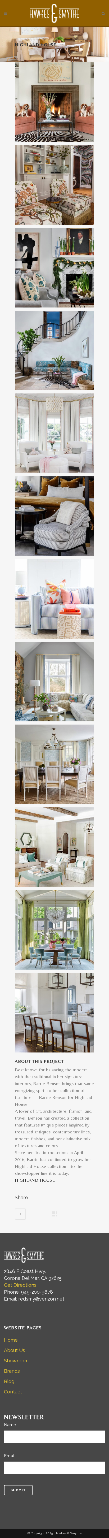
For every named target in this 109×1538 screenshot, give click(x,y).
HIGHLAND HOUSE (35, 1180)
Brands (12, 1371)
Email (9, 1455)
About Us (14, 1350)
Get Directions (20, 1285)
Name (10, 1424)
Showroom (16, 1360)
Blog (9, 1381)
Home (11, 1340)
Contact (13, 1391)
